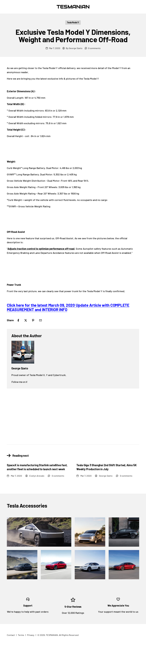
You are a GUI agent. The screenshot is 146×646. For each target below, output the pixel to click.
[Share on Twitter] (26, 320)
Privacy (30, 635)
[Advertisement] (73, 414)
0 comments (94, 48)
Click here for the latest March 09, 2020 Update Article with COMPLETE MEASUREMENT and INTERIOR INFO (68, 307)
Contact (11, 635)
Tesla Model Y (73, 22)
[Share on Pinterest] (33, 320)
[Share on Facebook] (18, 320)
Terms (21, 635)
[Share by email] (40, 320)
